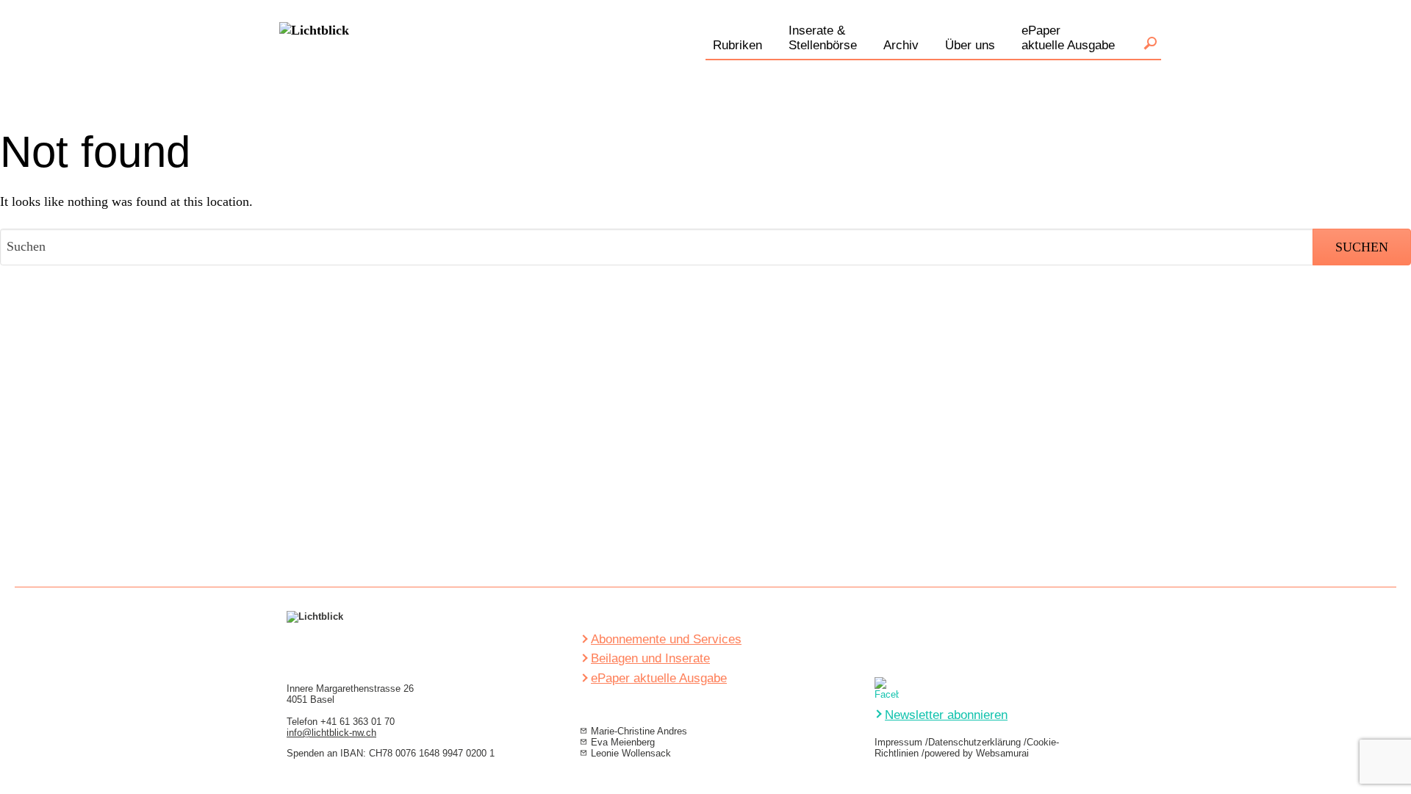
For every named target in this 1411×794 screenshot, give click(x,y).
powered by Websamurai (976, 753)
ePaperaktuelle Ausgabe (1068, 38)
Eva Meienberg (623, 742)
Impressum (898, 742)
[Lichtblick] (314, 61)
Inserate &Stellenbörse (823, 38)
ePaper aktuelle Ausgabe (659, 678)
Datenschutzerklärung (974, 742)
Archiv (901, 45)
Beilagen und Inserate (650, 658)
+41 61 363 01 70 (357, 721)
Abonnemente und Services (666, 639)
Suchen (1150, 43)
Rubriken (737, 45)
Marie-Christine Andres (639, 731)
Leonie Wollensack (631, 753)
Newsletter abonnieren (946, 715)
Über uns (970, 45)
